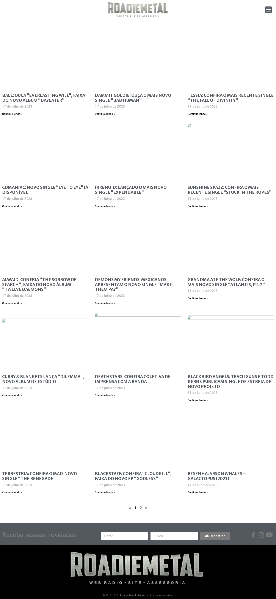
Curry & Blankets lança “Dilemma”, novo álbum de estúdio (43, 379)
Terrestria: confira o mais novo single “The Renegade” (39, 476)
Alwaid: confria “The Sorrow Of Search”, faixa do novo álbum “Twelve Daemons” (39, 284)
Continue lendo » (12, 114)
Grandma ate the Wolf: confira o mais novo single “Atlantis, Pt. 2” (226, 282)
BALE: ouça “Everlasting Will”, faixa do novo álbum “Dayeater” (43, 98)
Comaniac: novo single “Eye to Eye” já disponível (45, 190)
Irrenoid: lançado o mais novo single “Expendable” (131, 190)
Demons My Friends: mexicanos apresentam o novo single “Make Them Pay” (133, 284)
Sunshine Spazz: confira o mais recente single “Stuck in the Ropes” (229, 190)
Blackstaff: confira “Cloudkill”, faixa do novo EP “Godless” (133, 476)
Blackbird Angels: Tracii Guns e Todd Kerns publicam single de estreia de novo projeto (231, 381)
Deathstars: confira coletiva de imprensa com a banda (133, 379)
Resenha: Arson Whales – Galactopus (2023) (217, 476)
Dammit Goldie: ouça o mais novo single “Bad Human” (133, 98)
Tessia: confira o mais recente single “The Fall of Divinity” (231, 98)
